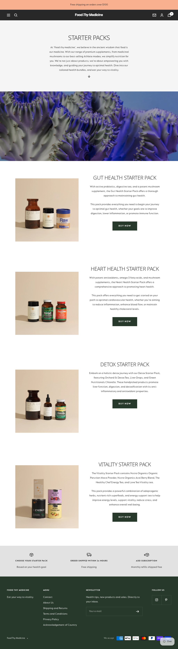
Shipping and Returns (55, 608)
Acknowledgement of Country (60, 625)
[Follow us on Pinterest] (166, 600)
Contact (47, 597)
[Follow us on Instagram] (156, 600)
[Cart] (169, 15)
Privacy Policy (51, 619)
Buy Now (125, 226)
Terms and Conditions (55, 614)
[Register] (137, 611)
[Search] (15, 15)
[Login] (161, 15)
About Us (48, 603)
